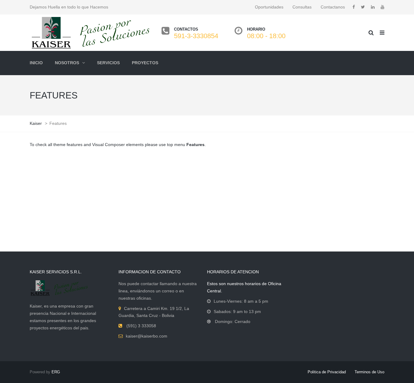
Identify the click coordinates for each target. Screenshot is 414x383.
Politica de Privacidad (327, 372)
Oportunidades (269, 7)
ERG (56, 372)
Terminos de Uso (369, 372)
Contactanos (333, 7)
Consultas (302, 7)
